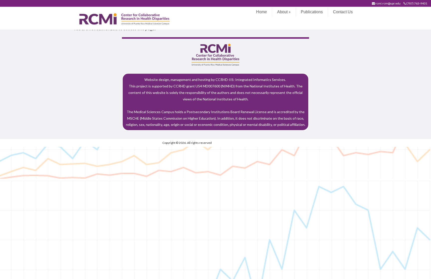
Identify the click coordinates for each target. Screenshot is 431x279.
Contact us (343, 12)
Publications (312, 12)
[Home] (127, 17)
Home (261, 12)
